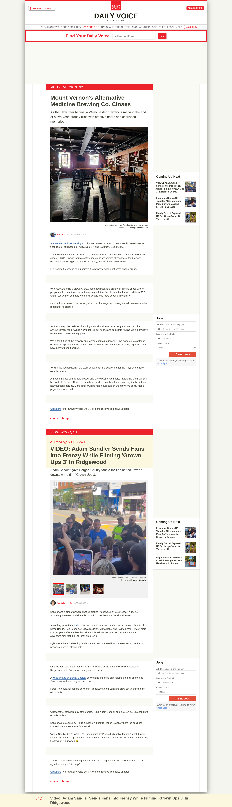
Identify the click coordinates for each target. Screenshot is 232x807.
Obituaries (158, 27)
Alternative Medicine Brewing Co (67, 243)
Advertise (191, 27)
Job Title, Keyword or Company (170, 325)
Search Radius (162, 343)
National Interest (112, 27)
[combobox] (41, 8)
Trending (131, 27)
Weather (144, 27)
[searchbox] (44, 8)
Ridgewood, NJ (63, 432)
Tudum (77, 625)
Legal (170, 27)
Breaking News (50, 27)
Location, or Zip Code (165, 334)
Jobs (179, 27)
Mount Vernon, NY (66, 87)
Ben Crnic (61, 234)
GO (162, 36)
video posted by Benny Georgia (69, 677)
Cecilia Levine (63, 603)
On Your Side (91, 27)
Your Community (71, 27)
